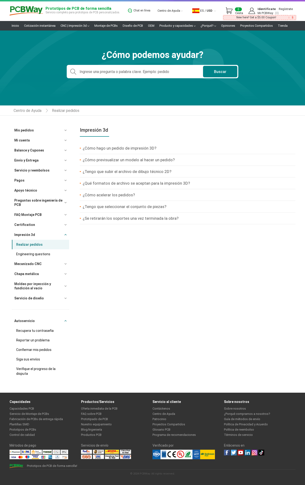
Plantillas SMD (19, 424)
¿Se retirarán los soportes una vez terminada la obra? (130, 218)
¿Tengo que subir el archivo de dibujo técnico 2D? (127, 171)
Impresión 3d (24, 235)
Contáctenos (161, 408)
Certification (24, 225)
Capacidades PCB (22, 408)
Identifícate (267, 9)
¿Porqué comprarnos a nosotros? (247, 414)
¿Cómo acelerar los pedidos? (109, 195)
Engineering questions (33, 254)
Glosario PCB (161, 429)
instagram (254, 452)
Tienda (283, 25)
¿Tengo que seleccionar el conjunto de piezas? (124, 206)
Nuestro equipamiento (96, 424)
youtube (241, 452)
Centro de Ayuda (169, 10)
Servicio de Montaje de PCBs (29, 414)
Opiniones (228, 25)
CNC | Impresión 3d (74, 25)
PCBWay (26, 11)
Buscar (220, 71)
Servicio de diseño (29, 298)
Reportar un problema (33, 340)
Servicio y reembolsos (32, 170)
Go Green (207, 454)
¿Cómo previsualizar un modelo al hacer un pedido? (129, 159)
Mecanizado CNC (28, 264)
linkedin (247, 452)
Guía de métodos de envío (242, 419)
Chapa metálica (26, 274)
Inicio (15, 25)
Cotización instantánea (40, 25)
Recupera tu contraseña (35, 331)
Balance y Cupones (29, 150)
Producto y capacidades (176, 25)
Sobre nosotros (235, 408)
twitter (234, 452)
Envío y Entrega (26, 160)
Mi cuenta (22, 140)
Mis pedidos (24, 130)
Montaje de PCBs (106, 25)
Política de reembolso (239, 429)
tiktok (261, 452)
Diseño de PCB (133, 25)
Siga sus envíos (28, 359)
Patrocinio (159, 419)
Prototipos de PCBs (23, 429)
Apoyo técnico (25, 190)
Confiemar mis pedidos (33, 350)
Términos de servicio (238, 435)
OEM (151, 25)
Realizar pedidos (65, 110)
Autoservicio (24, 321)
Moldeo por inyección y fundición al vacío (32, 286)
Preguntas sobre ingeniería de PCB (38, 202)
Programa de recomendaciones (174, 435)
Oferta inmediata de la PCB (99, 408)
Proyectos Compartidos (256, 25)
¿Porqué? (207, 25)
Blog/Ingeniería (91, 429)
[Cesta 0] (230, 11)
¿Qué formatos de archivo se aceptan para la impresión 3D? (136, 183)
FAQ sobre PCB (91, 414)
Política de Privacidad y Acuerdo (246, 424)
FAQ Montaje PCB (28, 215)
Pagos (19, 180)
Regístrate (286, 9)
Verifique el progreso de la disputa (36, 371)
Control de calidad (22, 435)
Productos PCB (91, 435)
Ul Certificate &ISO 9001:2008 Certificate (176, 454)
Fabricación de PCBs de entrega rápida (36, 419)
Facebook (227, 452)
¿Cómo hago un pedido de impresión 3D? (119, 148)
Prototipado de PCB (94, 419)
